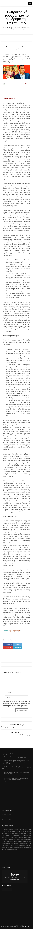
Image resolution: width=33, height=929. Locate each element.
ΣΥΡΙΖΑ (11, 60)
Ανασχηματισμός (16, 56)
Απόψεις (27, 56)
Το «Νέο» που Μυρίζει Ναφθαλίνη (13, 766)
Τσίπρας (17, 60)
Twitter (18, 644)
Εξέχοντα (10, 27)
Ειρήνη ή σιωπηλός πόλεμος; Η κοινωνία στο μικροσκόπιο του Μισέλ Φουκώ (16, 779)
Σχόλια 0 (10, 62)
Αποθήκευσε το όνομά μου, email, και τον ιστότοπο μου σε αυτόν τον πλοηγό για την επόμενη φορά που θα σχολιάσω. (16, 703)
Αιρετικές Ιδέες (26, 926)
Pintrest (8, 647)
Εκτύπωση (18, 647)
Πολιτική (24, 54)
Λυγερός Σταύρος (23, 58)
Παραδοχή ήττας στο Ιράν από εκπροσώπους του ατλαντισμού (16, 773)
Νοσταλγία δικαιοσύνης (10, 757)
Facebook (9, 644)
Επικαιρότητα (16, 54)
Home (4, 27)
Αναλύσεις (6, 56)
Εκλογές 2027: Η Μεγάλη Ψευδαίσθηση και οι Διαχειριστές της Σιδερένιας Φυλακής (16, 761)
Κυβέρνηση (13, 58)
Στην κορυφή (20, 925)
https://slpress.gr (14, 631)
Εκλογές (5, 58)
